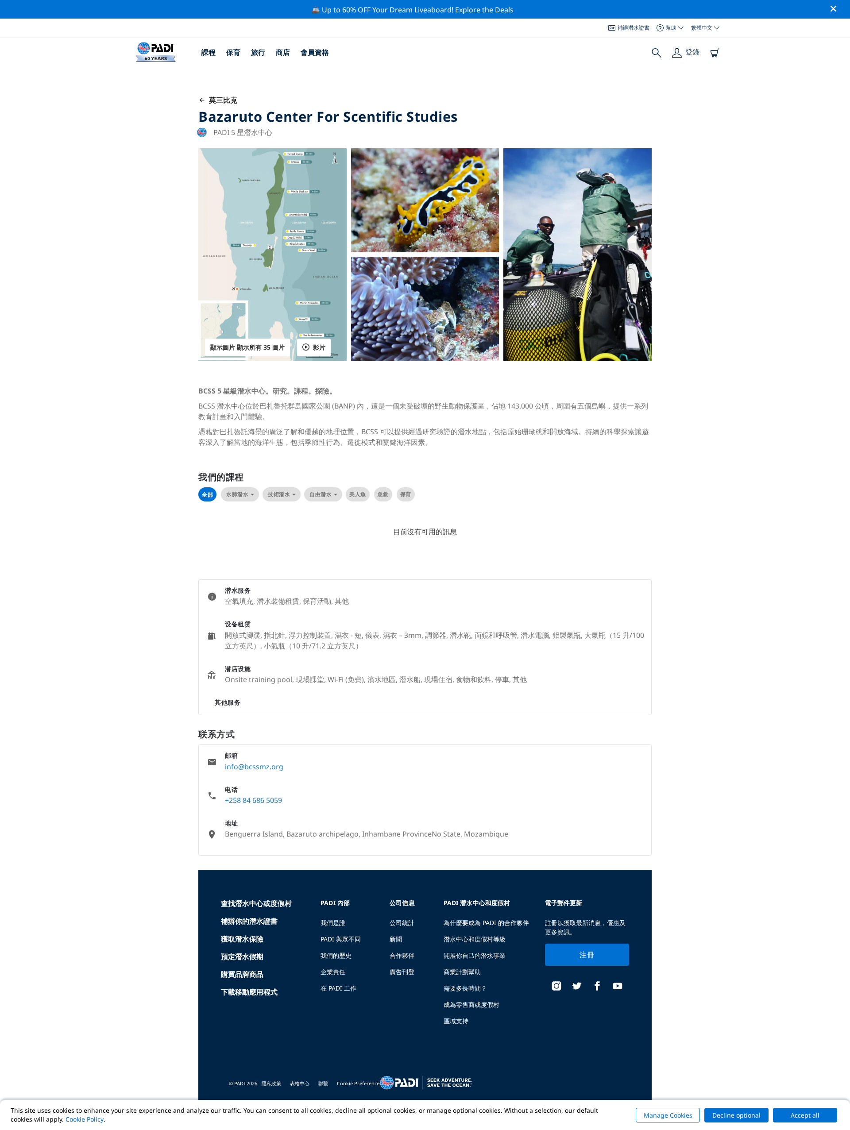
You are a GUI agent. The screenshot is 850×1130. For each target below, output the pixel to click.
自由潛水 (320, 494)
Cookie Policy (85, 1119)
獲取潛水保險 (242, 939)
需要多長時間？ (465, 988)
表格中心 (299, 1083)
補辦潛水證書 (633, 27)
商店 (283, 52)
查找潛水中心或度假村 (256, 903)
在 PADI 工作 (338, 988)
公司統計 (402, 922)
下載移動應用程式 (249, 992)
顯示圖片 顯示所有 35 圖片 (247, 347)
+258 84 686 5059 (253, 800)
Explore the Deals (484, 10)
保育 (233, 52)
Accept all (805, 1115)
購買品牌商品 (242, 974)
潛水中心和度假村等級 (475, 939)
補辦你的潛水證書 (249, 921)
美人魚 (357, 494)
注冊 (587, 955)
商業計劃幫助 (462, 972)
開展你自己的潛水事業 (475, 955)
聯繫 (323, 1083)
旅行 (258, 52)
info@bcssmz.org (254, 766)
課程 (208, 52)
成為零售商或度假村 (471, 1004)
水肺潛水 (237, 494)
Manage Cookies (668, 1115)
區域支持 (456, 1021)
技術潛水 (279, 494)
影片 (319, 347)
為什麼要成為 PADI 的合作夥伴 (486, 922)
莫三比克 (221, 100)
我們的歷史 (336, 955)
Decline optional (736, 1115)
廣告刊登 (402, 972)
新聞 (396, 939)
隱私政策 (271, 1083)
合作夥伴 (402, 955)
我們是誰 (333, 922)
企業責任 (333, 972)
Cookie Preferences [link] (359, 1083)
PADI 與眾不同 (341, 939)
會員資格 (315, 52)
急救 (383, 494)
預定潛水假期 (242, 956)
